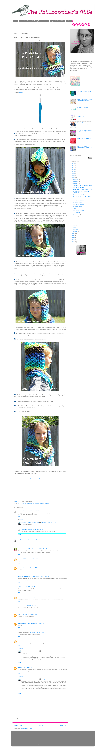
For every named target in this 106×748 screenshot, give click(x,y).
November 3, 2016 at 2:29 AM (35, 539)
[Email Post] (23, 501)
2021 (73, 167)
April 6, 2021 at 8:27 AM (47, 679)
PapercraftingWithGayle (24, 623)
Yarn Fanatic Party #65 (78, 200)
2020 (73, 169)
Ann (19, 667)
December (76, 179)
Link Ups (46, 21)
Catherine (27, 503)
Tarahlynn (20, 511)
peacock (47, 503)
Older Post (63, 725)
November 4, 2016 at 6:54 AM (32, 559)
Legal (52, 21)
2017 (73, 175)
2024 (73, 165)
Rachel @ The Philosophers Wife (30, 522)
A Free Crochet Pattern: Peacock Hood (82, 189)
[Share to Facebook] (30, 501)
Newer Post (18, 725)
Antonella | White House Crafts (26, 576)
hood (38, 503)
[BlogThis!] (27, 501)
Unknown (20, 567)
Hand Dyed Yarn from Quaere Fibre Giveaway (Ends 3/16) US (84, 93)
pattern (42, 503)
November (76, 181)
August (75, 216)
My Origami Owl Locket (82, 107)
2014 (73, 235)
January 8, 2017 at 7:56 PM (37, 623)
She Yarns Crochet (22, 597)
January (75, 231)
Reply (19, 516)
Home (15, 21)
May (74, 223)
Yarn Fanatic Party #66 (78, 194)
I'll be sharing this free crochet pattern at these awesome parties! (40, 478)
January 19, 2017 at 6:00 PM (37, 632)
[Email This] (25, 501)
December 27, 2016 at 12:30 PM (30, 614)
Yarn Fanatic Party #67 (78, 187)
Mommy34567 (21, 559)
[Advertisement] (42, 26)
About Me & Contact (25, 21)
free (36, 503)
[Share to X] (28, 501)
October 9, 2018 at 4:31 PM (48, 651)
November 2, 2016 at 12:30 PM (35, 529)
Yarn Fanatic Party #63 (78, 210)
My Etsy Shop (37, 21)
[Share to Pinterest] (31, 501)
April (74, 225)
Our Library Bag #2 (77, 206)
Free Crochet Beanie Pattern (84, 138)
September (76, 214)
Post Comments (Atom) (26, 728)
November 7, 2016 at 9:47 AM (41, 576)
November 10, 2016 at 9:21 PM (28, 586)
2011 (73, 241)
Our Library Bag (77, 212)
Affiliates (69, 21)
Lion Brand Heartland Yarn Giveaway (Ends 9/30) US (83, 123)
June (74, 221)
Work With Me (60, 21)
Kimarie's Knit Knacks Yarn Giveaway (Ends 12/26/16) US (84, 147)
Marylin (19, 614)
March (75, 227)
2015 (73, 233)
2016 (73, 177)
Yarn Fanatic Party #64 (78, 204)
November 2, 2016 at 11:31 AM (48, 522)
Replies (21, 519)
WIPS (74, 208)
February (75, 229)
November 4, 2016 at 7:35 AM (30, 567)
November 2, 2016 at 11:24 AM (31, 511)
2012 (73, 239)
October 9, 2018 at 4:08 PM (30, 641)
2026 (73, 163)
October (75, 183)
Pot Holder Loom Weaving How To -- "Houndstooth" (84, 131)
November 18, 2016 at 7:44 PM (28, 605)
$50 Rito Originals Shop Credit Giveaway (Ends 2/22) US (84, 100)
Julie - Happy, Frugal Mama (25, 548)
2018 (73, 173)
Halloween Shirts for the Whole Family (82, 185)
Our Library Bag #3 (77, 202)
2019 (73, 171)
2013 (73, 237)
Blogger (74, 744)
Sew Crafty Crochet (23, 539)
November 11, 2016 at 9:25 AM (35, 597)
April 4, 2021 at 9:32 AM (26, 667)
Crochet (32, 503)
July (74, 219)
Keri (19, 586)
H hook (21, 92)
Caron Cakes (21, 503)
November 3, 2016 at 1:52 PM (39, 548)
